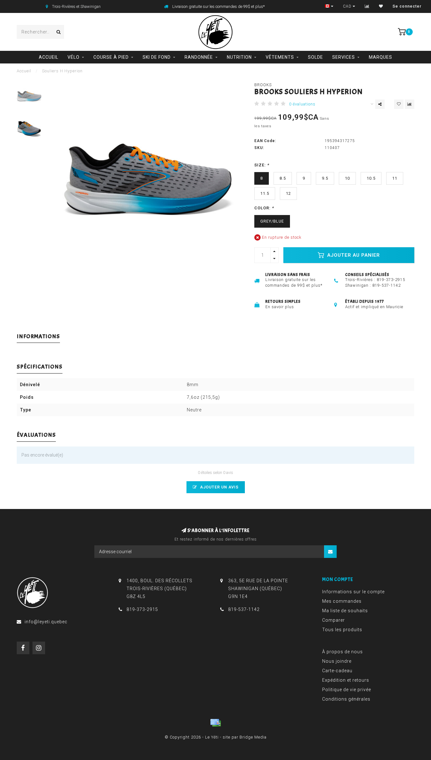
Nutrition (239, 57)
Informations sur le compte (353, 591)
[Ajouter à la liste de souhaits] (399, 104)
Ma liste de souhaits (345, 610)
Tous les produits (342, 629)
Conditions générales (346, 699)
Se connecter (407, 6)
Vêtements (280, 57)
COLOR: (264, 208)
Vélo (74, 57)
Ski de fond (157, 57)
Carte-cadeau (337, 670)
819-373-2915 (391, 279)
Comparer (333, 620)
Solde (315, 57)
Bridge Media (253, 737)
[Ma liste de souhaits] (381, 6)
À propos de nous (342, 651)
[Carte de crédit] (215, 722)
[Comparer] (367, 6)
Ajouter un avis (219, 487)
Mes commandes (342, 601)
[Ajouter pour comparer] (409, 104)
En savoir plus (279, 306)
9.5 (325, 178)
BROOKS (263, 84)
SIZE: (261, 165)
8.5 (283, 178)
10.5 (371, 178)
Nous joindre (336, 661)
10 (347, 178)
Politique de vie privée (346, 689)
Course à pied (111, 57)
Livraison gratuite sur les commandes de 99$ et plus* (218, 6)
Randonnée (199, 57)
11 (394, 178)
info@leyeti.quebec (46, 621)
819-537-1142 (386, 285)
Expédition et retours (345, 680)
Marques (380, 57)
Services (343, 57)
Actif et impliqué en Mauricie (374, 306)
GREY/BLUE (272, 221)
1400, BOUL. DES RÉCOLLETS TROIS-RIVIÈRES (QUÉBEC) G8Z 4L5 (159, 588)
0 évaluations (302, 104)
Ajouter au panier (353, 255)
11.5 (264, 193)
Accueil (48, 57)
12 (288, 193)
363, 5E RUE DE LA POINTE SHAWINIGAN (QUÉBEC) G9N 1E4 (258, 588)
